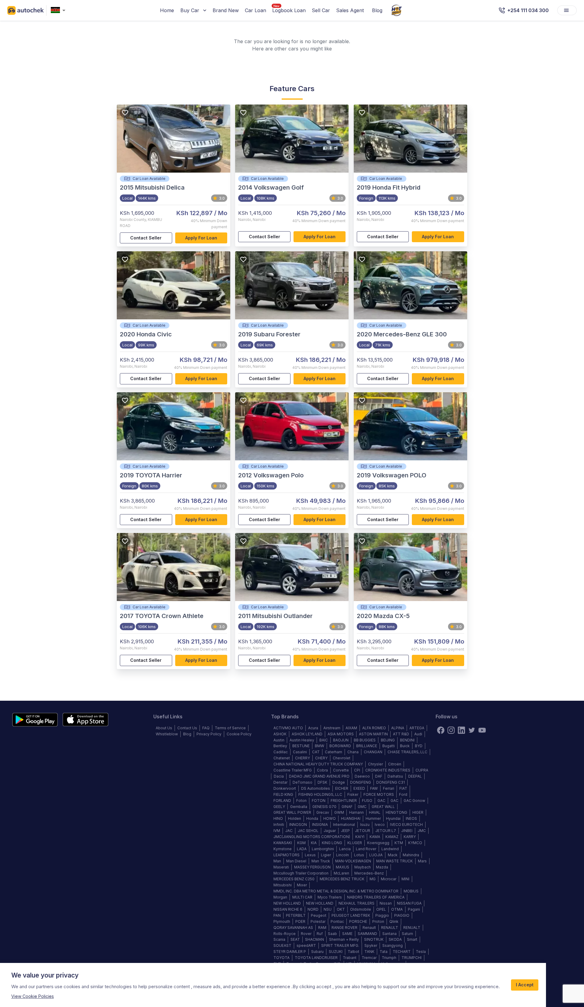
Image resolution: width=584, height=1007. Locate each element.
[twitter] (472, 730)
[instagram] (451, 730)
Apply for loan (201, 237)
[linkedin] (461, 730)
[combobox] (59, 10)
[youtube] (482, 730)
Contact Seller (146, 237)
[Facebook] (441, 730)
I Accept (525, 984)
